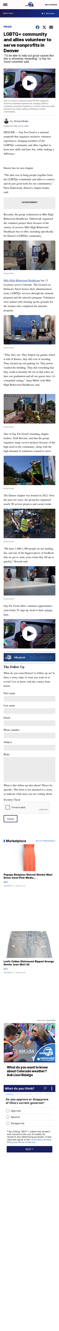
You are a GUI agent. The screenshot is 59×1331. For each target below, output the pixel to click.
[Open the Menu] (5, 4)
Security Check (12, 799)
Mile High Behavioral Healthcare (22, 280)
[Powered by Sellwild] (51, 1020)
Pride (8, 26)
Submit (10, 818)
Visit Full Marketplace (45, 841)
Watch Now (50, 5)
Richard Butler (21, 121)
